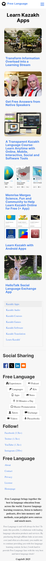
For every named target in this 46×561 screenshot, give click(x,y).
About (8, 465)
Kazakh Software (14, 327)
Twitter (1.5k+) (12, 438)
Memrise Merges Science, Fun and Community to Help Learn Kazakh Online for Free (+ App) (21, 201)
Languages (17, 389)
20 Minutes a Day (24, 401)
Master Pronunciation (24, 406)
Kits (34, 389)
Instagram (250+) (13, 450)
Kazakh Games (13, 321)
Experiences (15, 383)
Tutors (14, 412)
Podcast (35, 383)
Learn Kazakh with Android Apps (19, 246)
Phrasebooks (33, 418)
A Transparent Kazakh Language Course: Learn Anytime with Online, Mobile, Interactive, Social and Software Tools (22, 150)
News (32, 395)
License (8, 482)
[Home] (4, 3)
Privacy (8, 477)
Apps (17, 395)
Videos (13, 418)
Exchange (32, 412)
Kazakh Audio (13, 310)
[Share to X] (11, 365)
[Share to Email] (23, 365)
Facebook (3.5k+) (13, 433)
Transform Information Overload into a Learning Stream (23, 61)
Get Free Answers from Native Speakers (23, 103)
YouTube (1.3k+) (13, 444)
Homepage (10, 488)
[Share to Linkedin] (17, 365)
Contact (8, 471)
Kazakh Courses (14, 316)
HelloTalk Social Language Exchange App (21, 288)
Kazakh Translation (15, 333)
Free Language (17, 3)
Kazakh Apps (12, 304)
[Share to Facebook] (5, 365)
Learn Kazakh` (13, 339)
